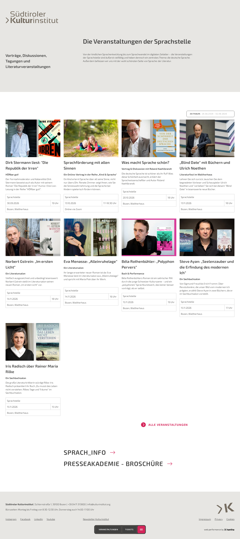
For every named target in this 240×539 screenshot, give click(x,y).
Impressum (205, 519)
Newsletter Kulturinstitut (96, 519)
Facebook (25, 519)
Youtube (51, 519)
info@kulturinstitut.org (98, 504)
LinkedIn (38, 519)
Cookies (230, 519)
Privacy (219, 519)
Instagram (11, 519)
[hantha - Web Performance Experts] (229, 530)
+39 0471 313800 (77, 504)
